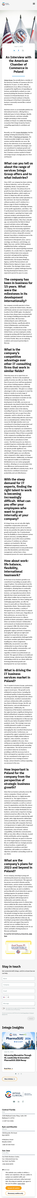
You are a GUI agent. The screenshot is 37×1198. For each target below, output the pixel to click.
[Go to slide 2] (18, 1074)
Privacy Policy (25, 1013)
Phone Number (6, 995)
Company (6, 985)
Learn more (21, 1183)
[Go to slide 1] (16, 1074)
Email (5, 991)
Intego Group (8, 80)
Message (6, 1003)
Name (5, 978)
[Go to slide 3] (21, 1074)
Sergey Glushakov (21, 132)
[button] (4, 997)
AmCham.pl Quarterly (21, 137)
